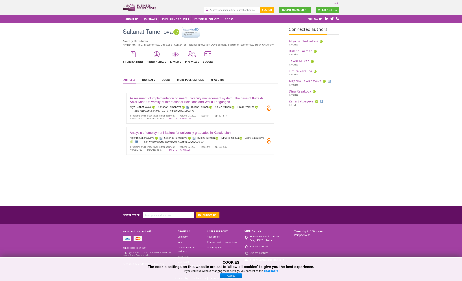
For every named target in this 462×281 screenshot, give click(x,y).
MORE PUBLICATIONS (190, 80)
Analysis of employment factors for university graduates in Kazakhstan (180, 132)
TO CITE (173, 118)
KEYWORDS (217, 80)
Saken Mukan (299, 61)
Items (329, 10)
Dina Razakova (300, 91)
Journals (150, 19)
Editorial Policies (206, 19)
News (180, 242)
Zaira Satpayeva (301, 101)
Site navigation (214, 247)
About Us (131, 19)
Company (183, 236)
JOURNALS (148, 80)
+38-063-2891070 (259, 253)
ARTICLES (129, 80)
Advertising (183, 256)
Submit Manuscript (295, 10)
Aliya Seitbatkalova (303, 41)
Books (229, 19)
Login (336, 3)
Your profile (213, 236)
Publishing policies (175, 19)
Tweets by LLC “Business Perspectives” (309, 233)
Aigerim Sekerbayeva (305, 81)
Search (267, 10)
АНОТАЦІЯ (185, 118)
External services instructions (222, 242)
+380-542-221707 (259, 246)
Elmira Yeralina (300, 71)
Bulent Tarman (300, 51)
